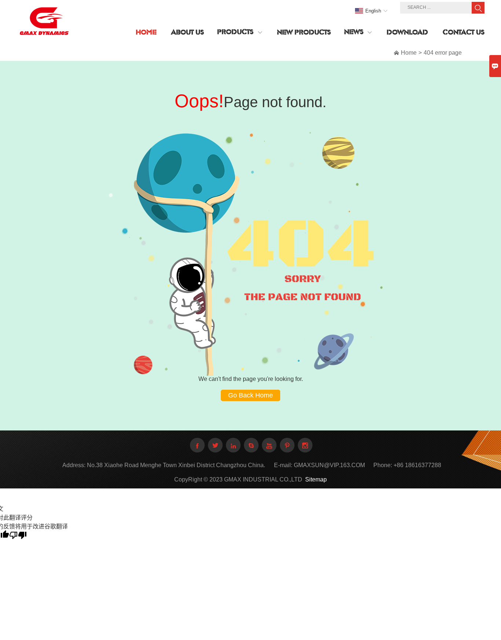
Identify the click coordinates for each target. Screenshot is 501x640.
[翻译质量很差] (18, 535)
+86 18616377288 (417, 465)
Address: (73, 465)
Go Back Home (250, 395)
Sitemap (316, 479)
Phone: (382, 465)
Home (409, 53)
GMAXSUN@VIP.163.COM (329, 465)
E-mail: (283, 465)
